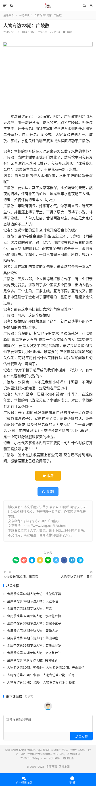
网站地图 (64, 766)
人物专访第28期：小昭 (23, 675)
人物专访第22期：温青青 (20, 576)
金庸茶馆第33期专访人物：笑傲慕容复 (34, 645)
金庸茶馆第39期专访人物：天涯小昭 (32, 601)
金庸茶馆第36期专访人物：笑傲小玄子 (34, 623)
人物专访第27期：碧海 (59, 675)
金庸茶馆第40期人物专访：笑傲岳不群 (34, 594)
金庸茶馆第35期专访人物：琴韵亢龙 (32, 631)
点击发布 (81, 736)
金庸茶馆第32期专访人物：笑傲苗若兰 (34, 653)
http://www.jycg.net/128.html (45, 526)
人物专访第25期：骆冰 (59, 682)
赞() (55, 32)
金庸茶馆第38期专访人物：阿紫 (29, 608)
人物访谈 (24, 15)
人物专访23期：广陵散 (26, 25)
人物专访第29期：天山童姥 (65, 667)
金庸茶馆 (48, 5)
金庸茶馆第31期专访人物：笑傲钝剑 (32, 660)
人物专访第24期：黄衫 (77, 576)
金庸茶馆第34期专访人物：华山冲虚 (32, 638)
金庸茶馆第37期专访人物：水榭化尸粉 (34, 616)
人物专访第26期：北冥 (23, 682)
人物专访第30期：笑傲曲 (24, 667)
